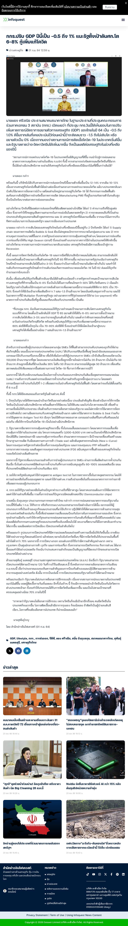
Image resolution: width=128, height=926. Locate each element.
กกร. (31, 638)
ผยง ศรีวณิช (63, 638)
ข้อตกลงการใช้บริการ (14, 10)
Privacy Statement (37, 915)
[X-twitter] (105, 874)
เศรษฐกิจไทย (29, 642)
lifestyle (22, 638)
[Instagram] (99, 874)
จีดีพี (52, 638)
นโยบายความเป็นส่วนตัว (77, 6)
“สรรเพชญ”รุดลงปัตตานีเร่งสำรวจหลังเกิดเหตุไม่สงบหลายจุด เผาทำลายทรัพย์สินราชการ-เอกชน (94, 724)
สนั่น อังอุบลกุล (81, 638)
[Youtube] (93, 874)
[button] (9, 650)
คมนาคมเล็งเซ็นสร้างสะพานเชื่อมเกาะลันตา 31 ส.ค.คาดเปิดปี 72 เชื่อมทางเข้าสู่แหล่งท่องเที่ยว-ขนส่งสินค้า (31, 724)
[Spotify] (117, 874)
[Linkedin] (123, 874)
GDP (12, 638)
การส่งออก (41, 638)
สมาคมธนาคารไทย (102, 638)
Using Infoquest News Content (84, 915)
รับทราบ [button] (110, 7)
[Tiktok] (87, 874)
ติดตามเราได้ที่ (94, 868)
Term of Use (57, 915)
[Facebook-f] (111, 874)
